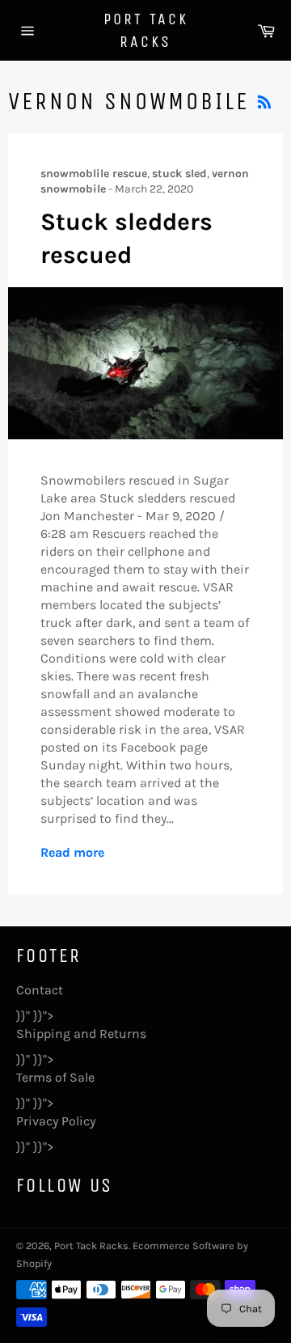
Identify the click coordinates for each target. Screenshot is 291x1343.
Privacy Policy (55, 1121)
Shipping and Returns (81, 1033)
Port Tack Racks (145, 30)
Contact (39, 990)
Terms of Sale (55, 1077)
